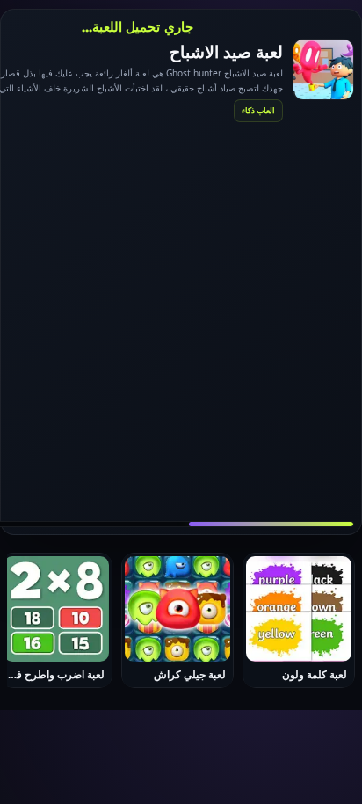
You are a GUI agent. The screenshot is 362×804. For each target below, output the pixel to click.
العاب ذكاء (258, 110)
